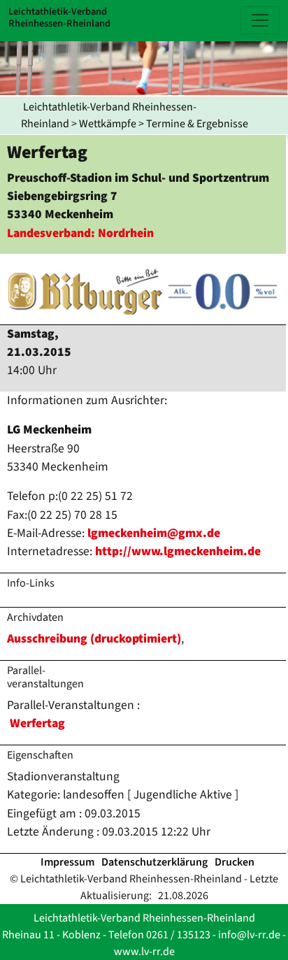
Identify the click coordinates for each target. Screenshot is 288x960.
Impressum (67, 862)
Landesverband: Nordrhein (80, 233)
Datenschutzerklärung (154, 862)
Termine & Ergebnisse (197, 123)
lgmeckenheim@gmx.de (153, 533)
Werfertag (37, 723)
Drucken (234, 862)
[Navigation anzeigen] (260, 20)
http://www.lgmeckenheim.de (178, 551)
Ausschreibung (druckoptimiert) (94, 638)
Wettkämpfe (107, 123)
